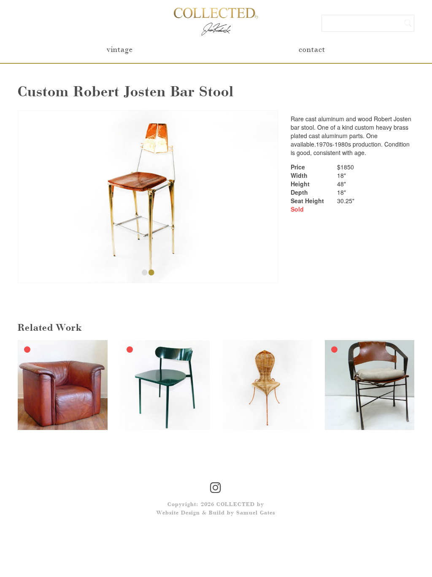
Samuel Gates (255, 513)
